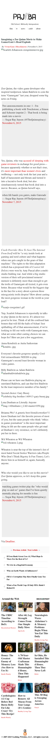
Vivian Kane (9, 46)
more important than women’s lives (23, 171)
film (11, 28)
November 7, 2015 (11, 202)
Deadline (10, 541)
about (38, 28)
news (23, 28)
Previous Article (19, 550)
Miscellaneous (21, 46)
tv (17, 28)
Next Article (33, 550)
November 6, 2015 (11, 123)
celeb (31, 28)
